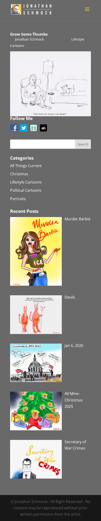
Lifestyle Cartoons (26, 182)
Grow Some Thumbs (29, 34)
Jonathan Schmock (29, 39)
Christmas (19, 173)
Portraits (18, 198)
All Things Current (26, 165)
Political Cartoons (25, 190)
